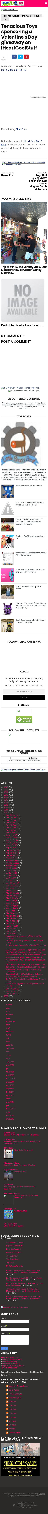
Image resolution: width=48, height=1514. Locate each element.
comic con (10, 1115)
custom (9, 1005)
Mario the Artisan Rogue (18, 1386)
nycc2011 (10, 1082)
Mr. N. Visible (14, 1390)
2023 (6, 787)
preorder (9, 1045)
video (8, 1055)
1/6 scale (10, 1062)
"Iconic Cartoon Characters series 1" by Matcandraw (31, 553)
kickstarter (10, 1021)
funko (8, 1035)
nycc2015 (10, 1085)
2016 (6, 797)
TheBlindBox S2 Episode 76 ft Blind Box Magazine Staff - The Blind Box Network (22, 1290)
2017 (6, 795)
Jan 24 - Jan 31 (12, 986)
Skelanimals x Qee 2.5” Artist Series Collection (24, 974)
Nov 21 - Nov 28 (12, 828)
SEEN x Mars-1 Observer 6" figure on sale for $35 (25, 950)
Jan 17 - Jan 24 (12, 989)
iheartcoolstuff (10, 16)
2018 (6, 792)
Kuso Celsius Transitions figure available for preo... (26, 964)
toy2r (8, 1028)
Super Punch (9, 1133)
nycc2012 (10, 1065)
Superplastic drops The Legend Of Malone (19, 1165)
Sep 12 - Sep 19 (12, 853)
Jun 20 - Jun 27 (12, 883)
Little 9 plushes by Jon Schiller (29, 485)
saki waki (26, 16)
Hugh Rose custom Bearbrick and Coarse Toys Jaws (31, 621)
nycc (8, 1025)
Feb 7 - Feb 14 (11, 931)
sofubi (8, 1038)
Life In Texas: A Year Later (13, 1226)
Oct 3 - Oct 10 (11, 845)
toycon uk (10, 1072)
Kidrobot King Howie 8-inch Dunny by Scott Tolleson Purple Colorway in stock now (31, 605)
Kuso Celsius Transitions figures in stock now (23, 952)
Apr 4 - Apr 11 (11, 911)
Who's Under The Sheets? (23, 1150)
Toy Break (10, 1263)
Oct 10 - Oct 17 (12, 843)
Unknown (12, 1402)
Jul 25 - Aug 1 (11, 870)
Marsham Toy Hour (14, 1252)
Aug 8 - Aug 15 (12, 865)
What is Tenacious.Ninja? (12, 1360)
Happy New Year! (20, 1172)
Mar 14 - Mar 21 (12, 918)
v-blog (37, 16)
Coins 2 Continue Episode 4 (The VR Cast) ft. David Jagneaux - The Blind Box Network (24, 1297)
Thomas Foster (15, 1398)
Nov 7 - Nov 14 (12, 833)
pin (7, 1105)
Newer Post (7, 174)
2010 (6, 812)
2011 (6, 810)
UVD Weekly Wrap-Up (14, 1266)
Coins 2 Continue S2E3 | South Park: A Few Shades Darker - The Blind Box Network (23, 1272)
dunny (8, 1018)
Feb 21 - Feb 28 (12, 926)
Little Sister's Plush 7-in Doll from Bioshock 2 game (26, 955)
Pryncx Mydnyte (15, 1394)
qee (7, 1052)
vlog (4, 19)
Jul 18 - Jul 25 (11, 873)
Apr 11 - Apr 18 (12, 908)
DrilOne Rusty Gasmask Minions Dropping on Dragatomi (30, 503)
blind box (9, 1031)
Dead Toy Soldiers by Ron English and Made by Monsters (30, 570)
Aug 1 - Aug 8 (11, 868)
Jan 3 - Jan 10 (12, 994)
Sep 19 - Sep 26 (12, 850)
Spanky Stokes (10, 1139)
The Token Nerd (12, 1259)
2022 (6, 790)
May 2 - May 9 (11, 901)
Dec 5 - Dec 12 (12, 822)
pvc (7, 1068)
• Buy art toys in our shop (11, 1357)
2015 (6, 800)
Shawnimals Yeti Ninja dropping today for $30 (24, 957)
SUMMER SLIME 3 (20, 1211)
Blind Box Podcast (13, 1249)
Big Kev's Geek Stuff (14, 1246)
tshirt (8, 1099)
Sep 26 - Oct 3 (11, 848)
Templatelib (36, 1496)
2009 (6, 996)
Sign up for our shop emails (13, 1366)
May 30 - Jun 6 (12, 891)
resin (8, 1008)
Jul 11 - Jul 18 (11, 875)
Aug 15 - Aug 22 (12, 863)
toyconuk (10, 1089)
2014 (6, 802)
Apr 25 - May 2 (12, 903)
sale (8, 1058)
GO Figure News (10, 1224)
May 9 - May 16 (12, 898)
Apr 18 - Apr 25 (12, 906)
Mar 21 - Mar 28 (12, 916)
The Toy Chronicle (11, 1193)
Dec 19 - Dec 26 (12, 817)
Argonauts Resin (11, 1170)
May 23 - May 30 (12, 893)
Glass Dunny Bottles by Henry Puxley (29, 587)
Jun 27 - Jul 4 (11, 881)
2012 (6, 807)
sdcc (8, 1042)
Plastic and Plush (11, 1163)
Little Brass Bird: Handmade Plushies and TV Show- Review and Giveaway (24, 471)
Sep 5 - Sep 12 (12, 855)
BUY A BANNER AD (9, 1368)
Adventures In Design (14, 1242)
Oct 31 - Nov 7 (11, 835)
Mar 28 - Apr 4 (12, 913)
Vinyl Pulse (8, 1185)
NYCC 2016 (10, 1079)
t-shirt (8, 1112)
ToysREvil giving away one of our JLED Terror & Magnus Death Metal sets (38, 181)
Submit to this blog (9, 1362)
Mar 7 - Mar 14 (12, 921)
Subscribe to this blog (10, 1364)
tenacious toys (15, 1433)
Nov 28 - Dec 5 (12, 825)
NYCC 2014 (10, 1092)
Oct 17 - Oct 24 (12, 840)
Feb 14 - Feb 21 (12, 928)
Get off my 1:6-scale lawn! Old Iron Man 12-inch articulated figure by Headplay (29, 521)
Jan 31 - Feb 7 (11, 933)
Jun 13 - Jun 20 (12, 886)
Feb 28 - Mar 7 (12, 923)
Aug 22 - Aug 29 (12, 860)
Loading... (5, 1305)
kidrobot (9, 1015)
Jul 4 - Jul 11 (11, 878)
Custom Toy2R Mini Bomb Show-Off (30, 537)
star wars (10, 1048)
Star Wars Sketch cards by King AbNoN (21, 977)
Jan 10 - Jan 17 (12, 991)
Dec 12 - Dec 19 (12, 820)
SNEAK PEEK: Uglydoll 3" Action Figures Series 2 (25, 984)
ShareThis (21, 129)
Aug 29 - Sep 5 (12, 858)
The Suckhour (12, 1256)
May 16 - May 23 (12, 896)
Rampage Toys (10, 1209)
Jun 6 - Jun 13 (12, 888)
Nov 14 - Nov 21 (12, 830)
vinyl (8, 1011)
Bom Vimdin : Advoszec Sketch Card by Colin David (26, 967)
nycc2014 (10, 1102)
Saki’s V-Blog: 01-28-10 (13, 69)
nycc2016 (10, 1075)
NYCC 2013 (10, 1109)
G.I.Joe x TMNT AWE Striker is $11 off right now (21, 1135)
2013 (6, 805)
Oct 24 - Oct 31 (12, 838)
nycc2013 (10, 1119)
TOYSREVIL (8, 1148)
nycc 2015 (10, 1095)
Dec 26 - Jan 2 (12, 815)
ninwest (12, 1429)
